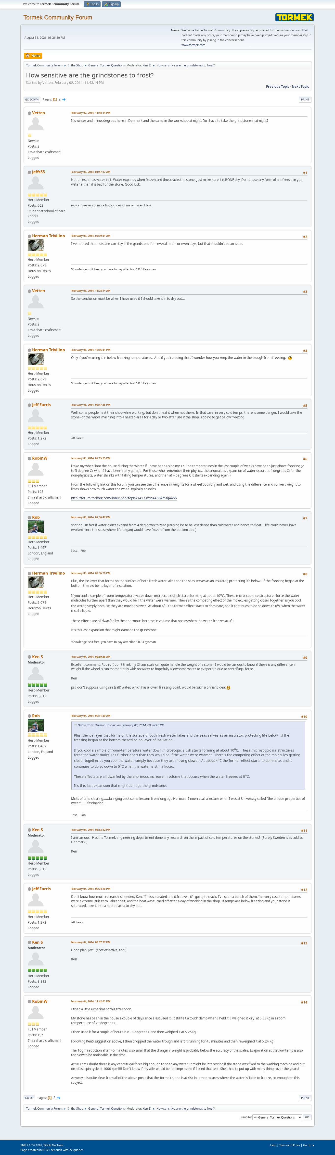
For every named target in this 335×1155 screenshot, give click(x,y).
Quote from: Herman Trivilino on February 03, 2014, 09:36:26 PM (121, 725)
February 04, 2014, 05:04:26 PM (90, 889)
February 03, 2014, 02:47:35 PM (90, 404)
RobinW (39, 458)
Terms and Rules (289, 1145)
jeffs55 (38, 172)
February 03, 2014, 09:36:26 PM (90, 573)
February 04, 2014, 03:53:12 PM (90, 829)
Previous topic (277, 86)
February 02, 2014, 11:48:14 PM (90, 112)
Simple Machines (53, 1145)
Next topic (300, 86)
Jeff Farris (41, 404)
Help (273, 1145)
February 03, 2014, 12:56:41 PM (90, 350)
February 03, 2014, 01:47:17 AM (90, 172)
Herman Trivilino (48, 236)
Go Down (32, 99)
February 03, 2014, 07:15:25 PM (90, 458)
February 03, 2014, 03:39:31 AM (90, 236)
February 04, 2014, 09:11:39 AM (90, 715)
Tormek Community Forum (57, 17)
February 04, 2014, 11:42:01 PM (90, 1001)
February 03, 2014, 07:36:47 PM (90, 517)
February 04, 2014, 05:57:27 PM (90, 942)
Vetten (38, 112)
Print (305, 99)
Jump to (246, 1117)
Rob (36, 517)
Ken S (146, 65)
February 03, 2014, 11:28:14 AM (90, 290)
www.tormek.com (193, 45)
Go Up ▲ (309, 1145)
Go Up (29, 1098)
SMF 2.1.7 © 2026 (31, 1145)
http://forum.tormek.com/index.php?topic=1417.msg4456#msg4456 (124, 498)
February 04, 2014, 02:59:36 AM (90, 656)
